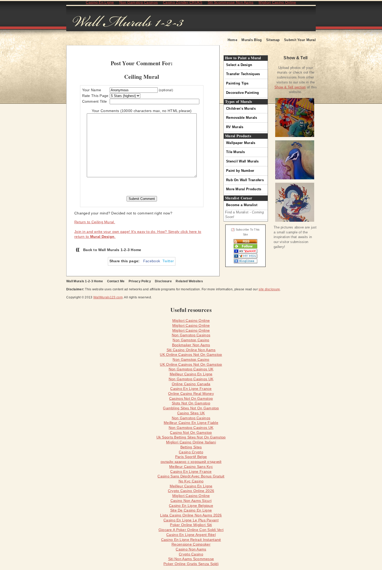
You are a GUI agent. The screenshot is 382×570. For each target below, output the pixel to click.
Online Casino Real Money (191, 393)
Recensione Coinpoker (191, 544)
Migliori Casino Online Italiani (191, 442)
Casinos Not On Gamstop (191, 398)
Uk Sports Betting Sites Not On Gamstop (191, 437)
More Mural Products (243, 189)
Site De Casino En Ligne (191, 510)
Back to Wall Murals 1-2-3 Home (112, 250)
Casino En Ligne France (191, 388)
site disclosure (269, 289)
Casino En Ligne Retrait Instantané (191, 540)
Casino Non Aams (191, 549)
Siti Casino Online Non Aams (191, 350)
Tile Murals (235, 152)
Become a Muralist (241, 205)
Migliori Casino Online (191, 320)
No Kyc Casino (191, 481)
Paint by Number (240, 171)
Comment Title (94, 101)
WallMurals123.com (108, 297)
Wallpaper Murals (240, 143)
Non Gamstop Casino (191, 340)
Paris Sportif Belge (191, 457)
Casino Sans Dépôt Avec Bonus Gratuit (190, 476)
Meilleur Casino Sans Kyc (191, 466)
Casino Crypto (191, 452)
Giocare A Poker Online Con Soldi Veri (191, 530)
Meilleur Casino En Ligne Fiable (191, 423)
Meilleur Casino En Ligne (191, 374)
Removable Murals (241, 118)
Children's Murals (241, 108)
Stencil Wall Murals (242, 161)
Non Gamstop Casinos (191, 335)
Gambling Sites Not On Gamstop (191, 408)
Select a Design (239, 65)
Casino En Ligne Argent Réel (191, 535)
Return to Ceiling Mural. (94, 222)
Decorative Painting (242, 93)
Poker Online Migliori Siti (191, 525)
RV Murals (234, 127)
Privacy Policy (140, 281)
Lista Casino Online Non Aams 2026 (191, 515)
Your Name (91, 90)
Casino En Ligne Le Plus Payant (191, 520)
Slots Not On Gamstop (191, 403)
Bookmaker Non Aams (191, 345)
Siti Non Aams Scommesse (191, 559)
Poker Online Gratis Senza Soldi (191, 564)
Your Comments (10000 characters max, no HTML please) (142, 111)
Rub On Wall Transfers (245, 180)
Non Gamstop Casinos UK (191, 369)
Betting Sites (191, 447)
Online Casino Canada (191, 384)
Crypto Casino (191, 554)
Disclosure (163, 281)
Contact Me (116, 281)
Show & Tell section (290, 87)
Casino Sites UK (191, 413)
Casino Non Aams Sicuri (191, 501)
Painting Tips (237, 83)
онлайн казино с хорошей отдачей (191, 462)
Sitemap (273, 40)
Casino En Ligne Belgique (191, 505)
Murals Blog (251, 40)
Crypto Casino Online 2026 (191, 491)
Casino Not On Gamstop (191, 432)
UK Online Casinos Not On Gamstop (191, 354)
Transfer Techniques (243, 74)
